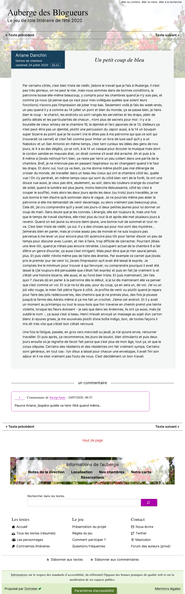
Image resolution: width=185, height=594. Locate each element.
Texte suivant (167, 35)
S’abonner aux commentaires (116, 559)
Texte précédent (20, 35)
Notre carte (141, 472)
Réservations (92, 477)
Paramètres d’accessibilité (94, 591)
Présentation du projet (89, 527)
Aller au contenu (130, 1)
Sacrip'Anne (57, 397)
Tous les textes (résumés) (36, 533)
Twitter (141, 533)
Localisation (81, 472)
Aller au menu (150, 1)
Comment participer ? (89, 540)
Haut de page (92, 440)
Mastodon (143, 540)
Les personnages (30, 540)
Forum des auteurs (151, 546)
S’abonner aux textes (67, 559)
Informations (19, 574)
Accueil (21, 527)
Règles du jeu (82, 533)
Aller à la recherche (170, 1)
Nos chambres (111, 472)
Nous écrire (144, 527)
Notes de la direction (46, 472)
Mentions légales (167, 589)
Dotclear (31, 589)
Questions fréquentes (88, 546)
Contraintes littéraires (33, 546)
